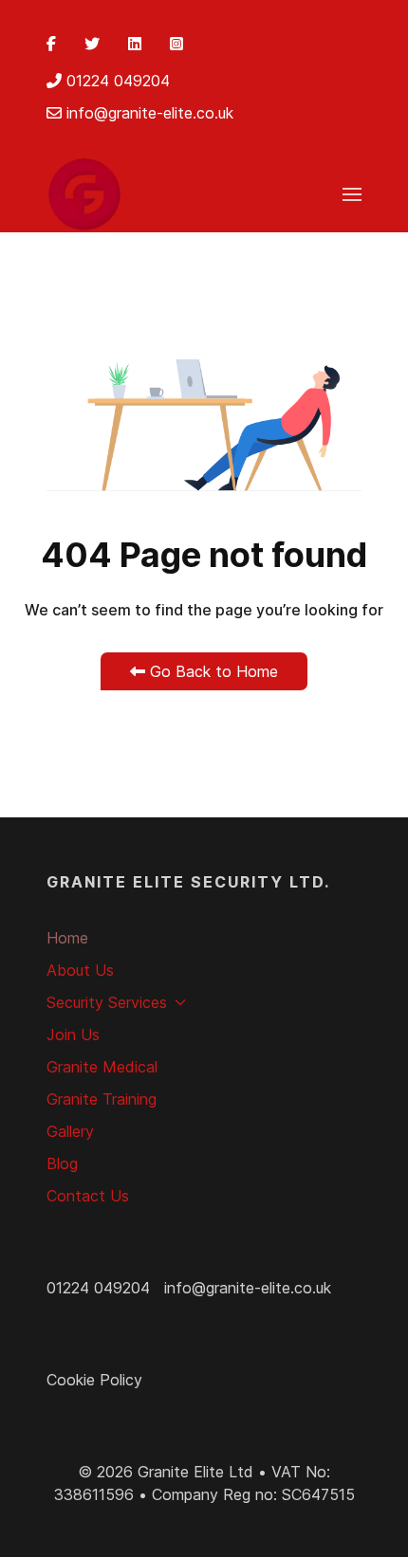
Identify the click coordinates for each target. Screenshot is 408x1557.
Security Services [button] (106, 1002)
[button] (352, 194)
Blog (62, 1163)
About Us (80, 970)
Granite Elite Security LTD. (188, 881)
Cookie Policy (94, 1379)
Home (67, 937)
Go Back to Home (211, 671)
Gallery (70, 1131)
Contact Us (87, 1195)
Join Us (73, 1034)
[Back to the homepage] (84, 194)
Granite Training (101, 1099)
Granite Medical (102, 1066)
